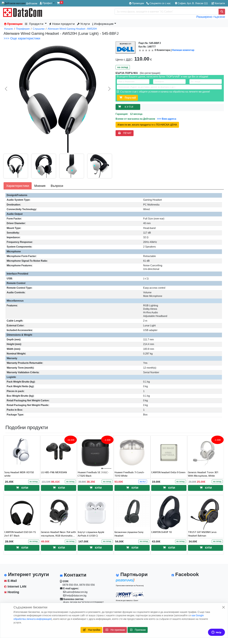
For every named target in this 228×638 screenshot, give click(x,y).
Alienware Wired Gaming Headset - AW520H (72, 28)
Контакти (219, 3)
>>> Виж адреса (166, 118)
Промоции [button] (14, 23)
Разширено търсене (210, 16)
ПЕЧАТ (126, 133)
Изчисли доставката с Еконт (127, 600)
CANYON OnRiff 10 (161, 532)
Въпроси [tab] (57, 185)
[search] (222, 12)
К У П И (129, 107)
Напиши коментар (183, 50)
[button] (47, 3)
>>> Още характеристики (22, 38)
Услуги (85, 23)
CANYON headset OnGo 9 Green (168, 472)
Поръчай (129, 97)
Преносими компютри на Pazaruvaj (129, 585)
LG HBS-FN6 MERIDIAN (54, 472)
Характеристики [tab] (17, 185)
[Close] (223, 607)
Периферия (23, 28)
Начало (8, 28)
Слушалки (39, 28)
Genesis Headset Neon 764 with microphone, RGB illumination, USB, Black (58, 536)
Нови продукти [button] (63, 23)
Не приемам (116, 630)
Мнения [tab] (39, 185)
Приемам (139, 630)
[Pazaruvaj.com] (130, 581)
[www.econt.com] (130, 595)
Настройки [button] (93, 630)
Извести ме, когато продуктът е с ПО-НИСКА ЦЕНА (147, 124)
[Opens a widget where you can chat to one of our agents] (216, 632)
